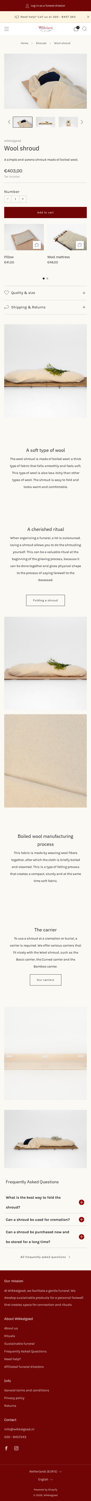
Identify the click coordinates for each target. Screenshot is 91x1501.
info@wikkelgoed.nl (19, 1429)
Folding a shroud (45, 600)
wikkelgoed (12, 141)
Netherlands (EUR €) (43, 1471)
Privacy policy (14, 1398)
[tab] (44, 278)
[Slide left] (10, 122)
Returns (10, 1406)
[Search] (84, 28)
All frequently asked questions (43, 1257)
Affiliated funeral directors (24, 1367)
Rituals (9, 1336)
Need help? (12, 1359)
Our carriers (45, 980)
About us (11, 1328)
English (43, 1479)
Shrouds (41, 43)
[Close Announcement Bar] (88, 16)
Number (12, 191)
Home (24, 43)
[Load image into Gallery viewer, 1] (22, 122)
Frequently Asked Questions (25, 1351)
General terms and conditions (26, 1390)
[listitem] (45, 5)
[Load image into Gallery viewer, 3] (68, 122)
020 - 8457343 (15, 1437)
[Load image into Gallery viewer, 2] (45, 122)
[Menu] (6, 29)
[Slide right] (81, 122)
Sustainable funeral (19, 1344)
